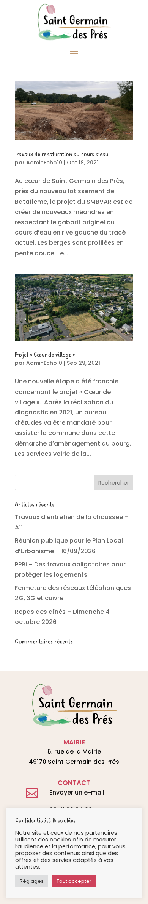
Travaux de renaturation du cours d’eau (62, 154)
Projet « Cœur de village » (45, 355)
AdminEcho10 (44, 162)
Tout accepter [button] (74, 881)
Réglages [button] (32, 881)
